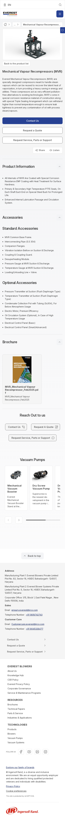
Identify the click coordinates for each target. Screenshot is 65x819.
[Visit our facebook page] (21, 752)
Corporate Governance (19, 688)
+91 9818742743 (34, 614)
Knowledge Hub (16, 675)
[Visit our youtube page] (29, 752)
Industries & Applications (20, 717)
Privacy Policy (13, 786)
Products (12, 729)
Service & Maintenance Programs (24, 693)
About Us (12, 671)
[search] (60, 4)
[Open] (59, 13)
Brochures (13, 704)
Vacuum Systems (16, 742)
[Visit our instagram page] (45, 752)
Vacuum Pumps (15, 738)
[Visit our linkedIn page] (37, 752)
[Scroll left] (8, 520)
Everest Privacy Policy (19, 684)
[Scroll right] (18, 520)
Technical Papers (16, 709)
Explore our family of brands (20, 767)
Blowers (12, 733)
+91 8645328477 (34, 629)
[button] (32, 166)
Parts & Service (15, 713)
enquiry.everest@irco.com (24, 610)
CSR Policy (13, 679)
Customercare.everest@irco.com (27, 624)
